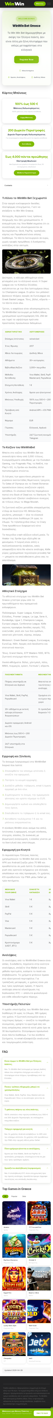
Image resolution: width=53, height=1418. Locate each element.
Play (14, 1210)
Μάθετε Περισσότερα (26, 173)
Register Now (26, 59)
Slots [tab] (24, 1196)
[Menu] (49, 4)
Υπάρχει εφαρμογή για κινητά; (18, 1129)
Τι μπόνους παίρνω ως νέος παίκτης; (21, 1109)
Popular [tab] (14, 1196)
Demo (14, 1216)
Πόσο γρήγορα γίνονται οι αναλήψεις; (22, 1149)
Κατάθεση (26, 144)
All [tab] (5, 1196)
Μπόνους (39, 4)
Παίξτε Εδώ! (42, 1413)
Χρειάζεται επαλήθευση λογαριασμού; (22, 1168)
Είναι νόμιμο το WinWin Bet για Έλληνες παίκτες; (22, 1062)
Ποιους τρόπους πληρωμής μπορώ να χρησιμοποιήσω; (22, 1088)
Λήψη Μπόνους (26, 118)
